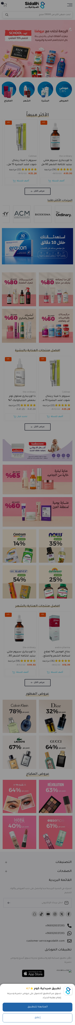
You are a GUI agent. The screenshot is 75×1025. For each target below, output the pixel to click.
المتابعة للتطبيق (38, 1007)
